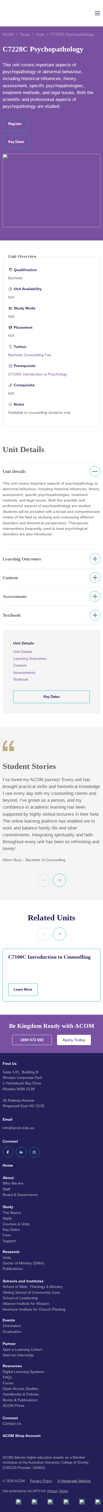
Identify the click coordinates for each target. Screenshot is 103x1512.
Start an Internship (18, 1355)
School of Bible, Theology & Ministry (33, 1286)
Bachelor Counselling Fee (29, 355)
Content (19, 665)
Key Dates (11, 1229)
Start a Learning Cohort (22, 1349)
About (8, 1178)
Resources (12, 1366)
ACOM (8, 34)
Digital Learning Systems (23, 1372)
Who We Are (13, 1183)
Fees (7, 1235)
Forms (8, 1383)
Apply (7, 1218)
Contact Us (12, 1423)
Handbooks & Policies (21, 1394)
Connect (10, 1418)
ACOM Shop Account (22, 1436)
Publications (13, 1269)
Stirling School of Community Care (31, 1292)
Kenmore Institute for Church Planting (34, 1309)
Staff (6, 1189)
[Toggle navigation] (93, 13)
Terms (63, 1491)
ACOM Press (13, 1405)
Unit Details (22, 652)
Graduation (12, 1331)
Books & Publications (20, 1400)
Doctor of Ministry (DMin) (23, 1263)
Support (9, 1241)
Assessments (24, 672)
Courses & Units (16, 1224)
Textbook (20, 679)
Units (40, 34)
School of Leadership (20, 1298)
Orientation (12, 1326)
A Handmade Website (74, 1481)
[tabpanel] (52, 579)
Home (8, 1165)
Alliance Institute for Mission (26, 1303)
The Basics (12, 1212)
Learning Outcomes (29, 658)
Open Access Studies (20, 1388)
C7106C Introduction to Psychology (37, 374)
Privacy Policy (41, 1481)
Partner (9, 1344)
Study (25, 34)
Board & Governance (20, 1195)
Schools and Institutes (23, 1281)
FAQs (7, 1377)
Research (11, 1252)
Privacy (52, 1491)
